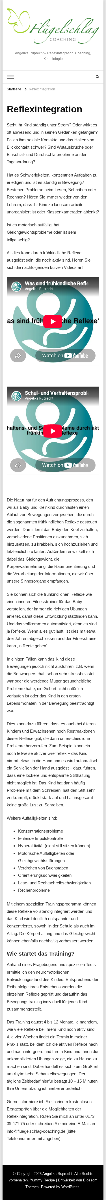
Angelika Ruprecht (53, 47)
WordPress (70, 1187)
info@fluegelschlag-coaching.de (36, 1131)
